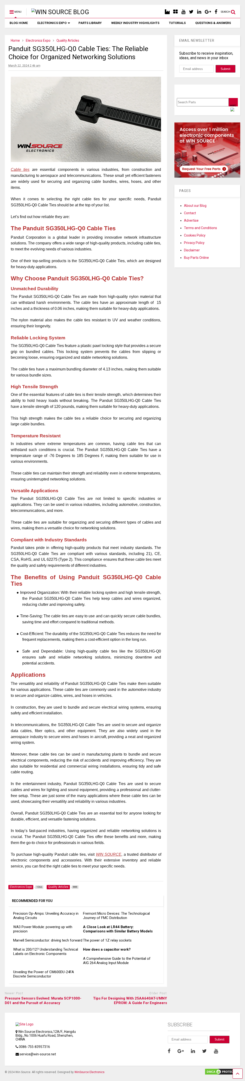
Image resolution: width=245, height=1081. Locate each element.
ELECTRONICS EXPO (52, 23)
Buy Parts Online (196, 258)
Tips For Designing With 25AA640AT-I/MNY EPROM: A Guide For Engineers (130, 1000)
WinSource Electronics (89, 1072)
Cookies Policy (195, 235)
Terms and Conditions (200, 228)
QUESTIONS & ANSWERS (213, 23)
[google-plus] (208, 11)
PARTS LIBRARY (90, 23)
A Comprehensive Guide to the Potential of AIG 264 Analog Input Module (116, 960)
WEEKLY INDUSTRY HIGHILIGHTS (135, 23)
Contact (190, 213)
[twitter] (191, 11)
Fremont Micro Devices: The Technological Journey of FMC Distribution (116, 915)
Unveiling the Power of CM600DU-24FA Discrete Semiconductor (43, 974)
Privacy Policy (194, 243)
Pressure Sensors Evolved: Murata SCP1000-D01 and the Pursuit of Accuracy (43, 1000)
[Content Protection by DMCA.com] (222, 1073)
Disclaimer (192, 250)
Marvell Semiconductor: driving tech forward (47, 940)
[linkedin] (199, 11)
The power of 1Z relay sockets (107, 940)
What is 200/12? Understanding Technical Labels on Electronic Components (45, 951)
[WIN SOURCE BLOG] (57, 12)
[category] (175, 11)
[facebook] (216, 11)
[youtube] (183, 11)
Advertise (191, 220)
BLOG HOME (19, 23)
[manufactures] (167, 11)
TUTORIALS (177, 23)
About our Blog (195, 206)
